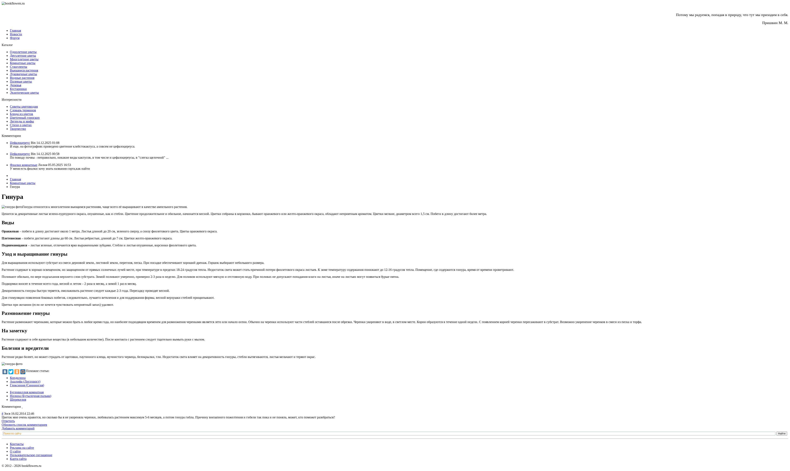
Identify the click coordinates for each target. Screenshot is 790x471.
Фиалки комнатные (23, 165)
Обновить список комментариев (24, 424)
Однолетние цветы (23, 52)
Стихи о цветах (21, 125)
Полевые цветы (21, 81)
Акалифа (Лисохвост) (25, 381)
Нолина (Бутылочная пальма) (30, 396)
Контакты (17, 444)
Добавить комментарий (18, 428)
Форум (15, 38)
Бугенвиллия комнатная (27, 392)
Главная (15, 30)
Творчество (18, 128)
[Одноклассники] (16, 371)
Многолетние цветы (24, 59)
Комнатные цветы (22, 63)
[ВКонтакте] (4, 371)
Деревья (15, 85)
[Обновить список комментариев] (22, 406)
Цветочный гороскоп (25, 117)
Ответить (8, 421)
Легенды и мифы (22, 121)
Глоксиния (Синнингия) (27, 385)
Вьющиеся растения (24, 70)
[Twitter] (10, 371)
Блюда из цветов (21, 114)
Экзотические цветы (24, 92)
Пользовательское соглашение (31, 455)
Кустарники (18, 89)
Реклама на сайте (22, 447)
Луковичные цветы (23, 74)
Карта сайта (18, 459)
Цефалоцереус (20, 142)
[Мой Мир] (22, 371)
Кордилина (18, 378)
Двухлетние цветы (23, 55)
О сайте (15, 451)
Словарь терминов (23, 110)
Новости (16, 34)
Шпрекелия (18, 399)
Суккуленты (18, 66)
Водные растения (22, 78)
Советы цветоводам (24, 106)
